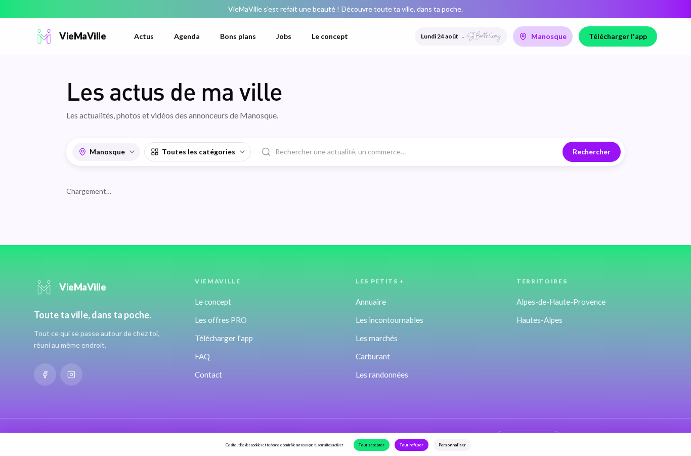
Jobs (283, 36)
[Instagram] (71, 374)
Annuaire (371, 301)
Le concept (330, 36)
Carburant (373, 356)
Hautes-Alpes (539, 319)
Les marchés (377, 338)
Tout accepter (371, 444)
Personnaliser (452, 444)
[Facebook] (45, 374)
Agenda (187, 36)
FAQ (202, 356)
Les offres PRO (221, 319)
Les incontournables (389, 319)
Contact (208, 374)
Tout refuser (411, 444)
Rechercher (592, 151)
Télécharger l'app (618, 36)
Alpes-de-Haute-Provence (561, 301)
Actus (144, 36)
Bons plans (238, 36)
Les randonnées (382, 374)
